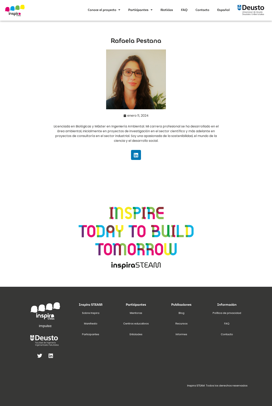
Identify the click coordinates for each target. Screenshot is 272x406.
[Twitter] (40, 356)
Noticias (166, 9)
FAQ (184, 9)
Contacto (202, 9)
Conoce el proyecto (102, 9)
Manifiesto (90, 323)
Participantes (138, 9)
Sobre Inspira (90, 313)
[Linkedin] (136, 155)
